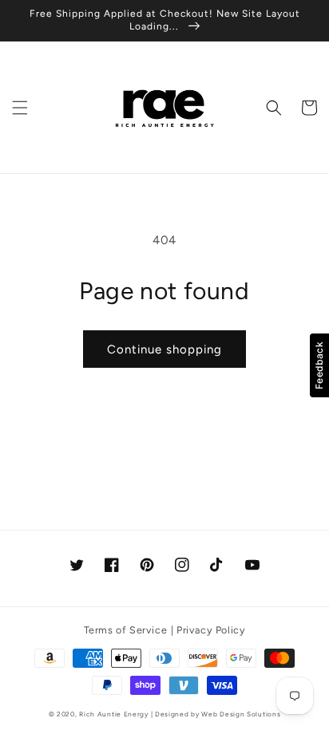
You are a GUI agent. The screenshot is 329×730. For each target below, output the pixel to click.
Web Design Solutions (240, 714)
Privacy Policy (210, 630)
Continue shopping (164, 349)
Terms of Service (126, 630)
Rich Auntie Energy (114, 714)
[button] (20, 107)
